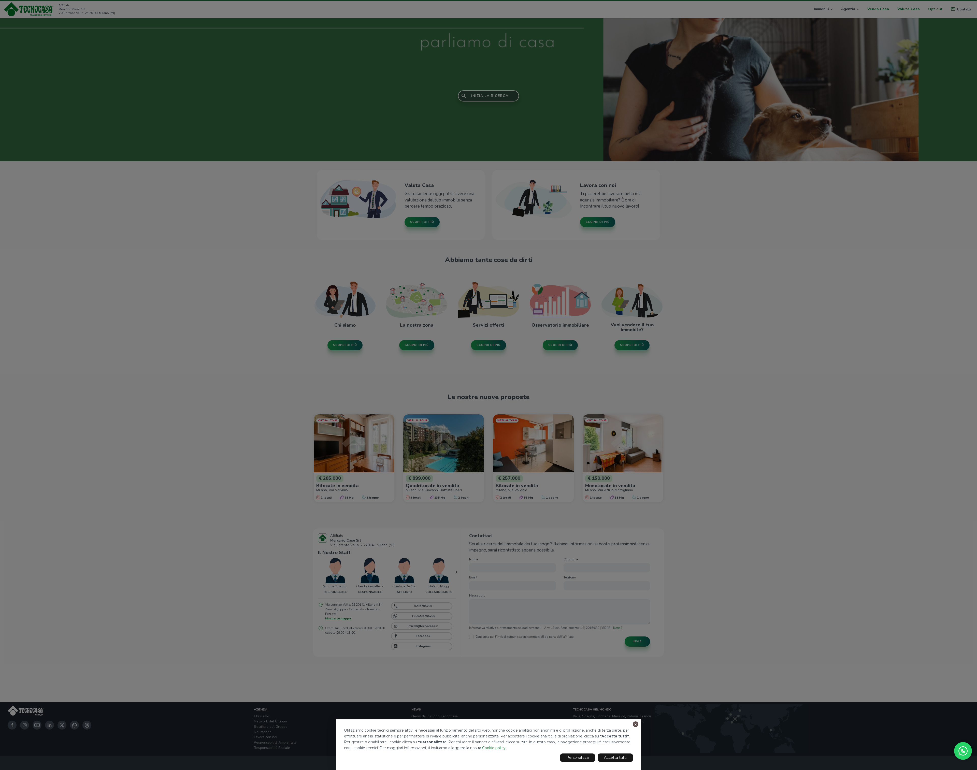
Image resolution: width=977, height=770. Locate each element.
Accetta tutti (615, 757)
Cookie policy (494, 748)
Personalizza (577, 757)
